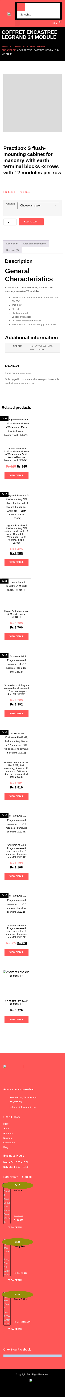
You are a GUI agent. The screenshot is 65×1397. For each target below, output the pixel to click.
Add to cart (31, 221)
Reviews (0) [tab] (12, 250)
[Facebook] (57, 1390)
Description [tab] (12, 243)
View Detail (17, 475)
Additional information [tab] (34, 243)
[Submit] (21, 7)
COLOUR (10, 204)
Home (5, 46)
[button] (17, 23)
